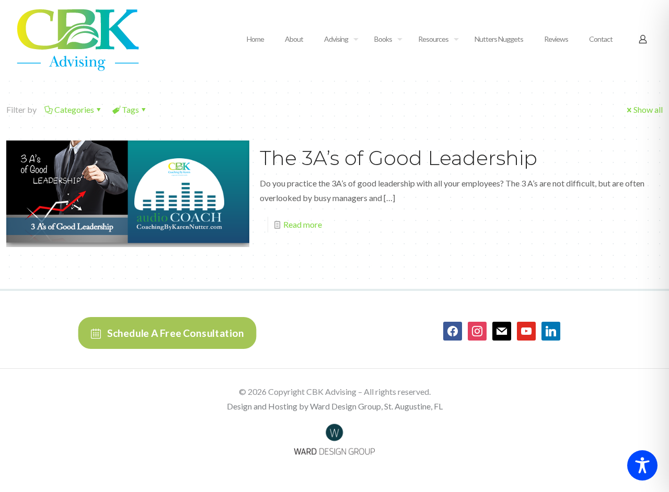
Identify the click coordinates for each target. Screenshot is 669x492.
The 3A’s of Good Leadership (398, 158)
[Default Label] (501, 330)
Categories (74, 109)
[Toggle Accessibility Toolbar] (642, 465)
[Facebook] (452, 330)
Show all (648, 109)
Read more (302, 224)
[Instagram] (477, 330)
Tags (130, 109)
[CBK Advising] (78, 39)
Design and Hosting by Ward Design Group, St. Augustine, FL (335, 406)
